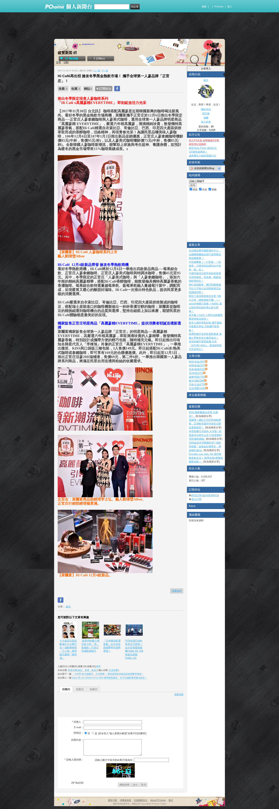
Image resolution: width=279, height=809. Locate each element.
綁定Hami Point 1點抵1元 (203, 148)
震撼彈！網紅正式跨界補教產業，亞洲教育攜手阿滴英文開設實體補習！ (205, 424)
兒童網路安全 (140, 800)
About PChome (158, 800)
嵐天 (68, 606)
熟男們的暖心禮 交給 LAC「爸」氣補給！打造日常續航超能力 (90, 646)
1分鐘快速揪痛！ (198, 151)
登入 (229, 6)
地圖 (205, 117)
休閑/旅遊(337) (197, 365)
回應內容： (77, 739)
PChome (218, 6)
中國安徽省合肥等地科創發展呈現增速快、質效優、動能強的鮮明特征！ (205, 277)
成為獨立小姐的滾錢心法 (202, 155)
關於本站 (206, 109)
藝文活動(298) (196, 380)
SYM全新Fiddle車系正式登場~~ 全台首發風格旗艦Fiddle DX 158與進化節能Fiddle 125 (134, 649)
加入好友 (206, 121)
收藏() (93, 689)
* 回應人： (78, 721)
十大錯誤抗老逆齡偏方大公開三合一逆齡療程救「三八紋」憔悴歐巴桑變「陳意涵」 (68, 649)
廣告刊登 (112, 800)
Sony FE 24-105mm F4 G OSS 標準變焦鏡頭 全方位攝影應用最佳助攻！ (109, 677)
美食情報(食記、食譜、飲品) (82, 670)
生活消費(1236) (197, 388)
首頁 (58, 62)
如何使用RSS (210, 495)
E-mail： (79, 727)
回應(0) (66, 689)
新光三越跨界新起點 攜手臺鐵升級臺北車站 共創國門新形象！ (205, 326)
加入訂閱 (196, 499)
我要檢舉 (177, 590)
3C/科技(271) (196, 373)
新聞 (204, 6)
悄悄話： (79, 732)
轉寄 (98, 666)
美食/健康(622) (197, 369)
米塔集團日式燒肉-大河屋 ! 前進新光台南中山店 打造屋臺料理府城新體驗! (205, 435)
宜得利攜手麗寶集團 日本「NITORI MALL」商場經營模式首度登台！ (205, 345)
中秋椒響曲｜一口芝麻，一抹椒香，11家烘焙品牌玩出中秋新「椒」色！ (205, 266)
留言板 (206, 113)
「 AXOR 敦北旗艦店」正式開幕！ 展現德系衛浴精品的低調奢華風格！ (108, 674)
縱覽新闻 (65, 53)
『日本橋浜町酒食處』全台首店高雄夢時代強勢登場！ (112, 646)
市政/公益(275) (197, 384)
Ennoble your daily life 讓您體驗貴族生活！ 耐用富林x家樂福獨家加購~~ (206, 458)
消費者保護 (125, 800)
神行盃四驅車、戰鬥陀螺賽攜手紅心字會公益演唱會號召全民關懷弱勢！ (205, 288)
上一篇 (97, 70)
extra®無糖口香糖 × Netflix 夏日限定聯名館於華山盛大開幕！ (205, 307)
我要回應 (178, 694)
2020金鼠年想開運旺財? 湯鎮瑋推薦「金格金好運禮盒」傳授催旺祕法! (205, 446)
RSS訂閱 (197, 495)
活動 (66, 62)
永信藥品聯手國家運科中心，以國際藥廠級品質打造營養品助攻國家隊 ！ (205, 254)
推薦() (80, 689)
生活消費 (113, 670)
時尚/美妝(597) (197, 361)
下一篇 (105, 70)
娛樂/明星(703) (197, 376)
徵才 (171, 800)
